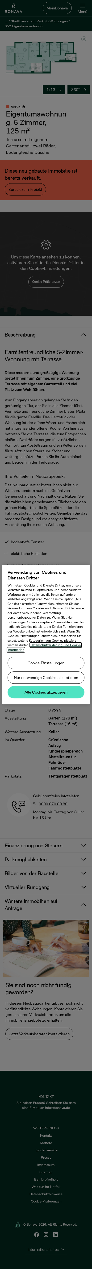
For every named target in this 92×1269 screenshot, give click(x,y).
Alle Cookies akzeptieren (46, 692)
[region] (46, 634)
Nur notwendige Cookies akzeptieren (46, 677)
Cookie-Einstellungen (46, 663)
